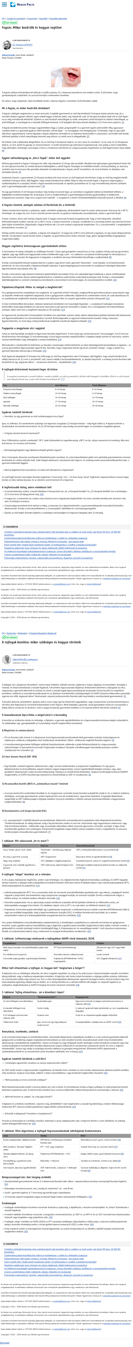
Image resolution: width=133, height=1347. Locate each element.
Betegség (22, 633)
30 (89, 1171)
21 (81, 1051)
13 (89, 321)
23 (121, 1090)
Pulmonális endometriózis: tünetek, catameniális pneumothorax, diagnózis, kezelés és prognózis (48, 558)
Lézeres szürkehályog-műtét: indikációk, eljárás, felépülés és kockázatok (37, 555)
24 (74, 1107)
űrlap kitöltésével (94, 584)
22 (106, 1073)
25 (34, 1124)
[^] (10, 24)
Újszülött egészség (58, 19)
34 (92, 1224)
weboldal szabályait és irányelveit (116, 578)
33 (50, 1217)
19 (89, 1004)
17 (63, 379)
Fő (3, 19)
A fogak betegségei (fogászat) (42, 633)
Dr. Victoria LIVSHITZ (22, 45)
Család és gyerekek (16, 19)
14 (59, 340)
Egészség (11, 633)
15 (44, 351)
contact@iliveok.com (61, 584)
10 (115, 280)
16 (74, 362)
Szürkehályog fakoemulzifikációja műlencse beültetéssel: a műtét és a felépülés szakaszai (45, 538)
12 (63, 310)
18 (42, 494)
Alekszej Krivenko (8, 55)
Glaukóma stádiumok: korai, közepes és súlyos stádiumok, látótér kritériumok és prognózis (45, 548)
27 (116, 1147)
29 (119, 1161)
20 (120, 1022)
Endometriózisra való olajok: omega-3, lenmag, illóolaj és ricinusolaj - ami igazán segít (44, 541)
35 (26, 1232)
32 (90, 1197)
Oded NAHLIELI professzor (25, 659)
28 (122, 1154)
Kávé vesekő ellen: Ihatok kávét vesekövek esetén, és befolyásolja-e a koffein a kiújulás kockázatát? (50, 545)
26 (119, 1140)
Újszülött (43, 19)
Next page (4, 1343)
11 (108, 298)
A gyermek (32, 19)
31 (6, 1184)
